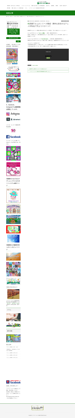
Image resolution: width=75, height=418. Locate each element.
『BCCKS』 (8, 303)
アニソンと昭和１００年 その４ (12, 352)
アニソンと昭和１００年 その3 (12, 355)
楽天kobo (14, 303)
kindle (18, 303)
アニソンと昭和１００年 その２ (12, 357)
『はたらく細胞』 (41, 33)
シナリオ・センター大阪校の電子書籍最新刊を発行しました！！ (41, 71)
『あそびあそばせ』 (45, 38)
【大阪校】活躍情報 (35, 65)
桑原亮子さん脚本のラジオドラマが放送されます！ (38, 68)
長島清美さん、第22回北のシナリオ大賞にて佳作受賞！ (13, 350)
